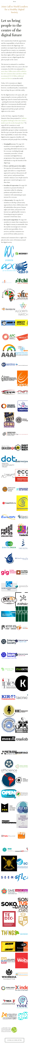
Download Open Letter (14, 1040)
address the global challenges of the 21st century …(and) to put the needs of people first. (14, 120)
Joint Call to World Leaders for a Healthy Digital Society (14, 9)
